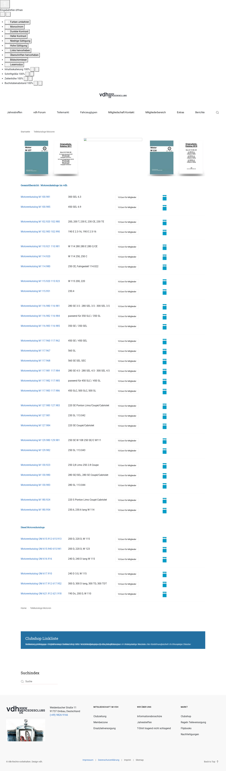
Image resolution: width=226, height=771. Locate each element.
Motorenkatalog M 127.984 (35, 425)
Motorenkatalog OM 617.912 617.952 (41, 583)
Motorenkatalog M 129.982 (35, 450)
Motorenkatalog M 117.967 (35, 350)
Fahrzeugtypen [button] (88, 112)
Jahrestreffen (144, 722)
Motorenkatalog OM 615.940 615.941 (41, 548)
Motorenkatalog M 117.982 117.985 (40, 380)
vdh (40, 761)
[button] (217, 112)
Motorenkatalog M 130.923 (35, 464)
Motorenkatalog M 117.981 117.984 (40, 370)
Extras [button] (180, 112)
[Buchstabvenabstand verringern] (36, 83)
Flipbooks (186, 728)
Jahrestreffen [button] (14, 112)
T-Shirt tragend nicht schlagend (154, 728)
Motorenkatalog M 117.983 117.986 (40, 390)
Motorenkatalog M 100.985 (35, 206)
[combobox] (39, 681)
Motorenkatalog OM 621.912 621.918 (41, 593)
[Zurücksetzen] (2, 14)
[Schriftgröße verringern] (27, 74)
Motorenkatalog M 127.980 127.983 (40, 405)
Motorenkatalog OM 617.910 (36, 573)
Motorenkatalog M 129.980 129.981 (40, 440)
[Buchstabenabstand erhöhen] (40, 83)
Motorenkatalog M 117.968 (35, 360)
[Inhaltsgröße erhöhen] (37, 69)
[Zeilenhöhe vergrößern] (30, 78)
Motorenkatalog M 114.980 (35, 266)
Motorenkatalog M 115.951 (35, 291)
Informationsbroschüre (149, 716)
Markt (184, 707)
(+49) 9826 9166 (59, 714)
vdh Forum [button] (39, 112)
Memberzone (100, 722)
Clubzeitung (99, 716)
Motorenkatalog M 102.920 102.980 (40, 221)
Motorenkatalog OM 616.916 (36, 558)
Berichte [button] (200, 112)
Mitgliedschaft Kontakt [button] (121, 112)
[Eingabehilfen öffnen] (5, 4)
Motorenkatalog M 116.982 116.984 (40, 315)
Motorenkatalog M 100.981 (35, 196)
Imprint (127, 760)
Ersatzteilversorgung (104, 728)
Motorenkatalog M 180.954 (35, 509)
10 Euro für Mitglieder (127, 197)
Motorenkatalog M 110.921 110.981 (40, 246)
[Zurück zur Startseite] (113, 95)
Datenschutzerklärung (108, 760)
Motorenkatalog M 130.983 (35, 484)
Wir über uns (144, 707)
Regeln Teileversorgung (193, 722)
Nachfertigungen (190, 734)
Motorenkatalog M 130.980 (35, 474)
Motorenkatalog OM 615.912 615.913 (41, 538)
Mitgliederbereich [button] (155, 112)
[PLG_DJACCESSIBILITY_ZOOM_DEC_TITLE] (32, 69)
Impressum (88, 760)
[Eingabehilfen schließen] (8, 14)
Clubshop (186, 716)
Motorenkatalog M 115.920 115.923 (40, 281)
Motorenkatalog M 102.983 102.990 (40, 231)
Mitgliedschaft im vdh (106, 707)
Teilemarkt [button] (63, 112)
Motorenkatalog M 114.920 (35, 256)
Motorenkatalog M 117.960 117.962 (40, 340)
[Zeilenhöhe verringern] (26, 78)
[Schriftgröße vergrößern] (32, 74)
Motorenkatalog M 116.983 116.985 (40, 325)
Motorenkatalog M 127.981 (35, 415)
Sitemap (140, 760)
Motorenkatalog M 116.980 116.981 (40, 305)
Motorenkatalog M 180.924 (35, 499)
